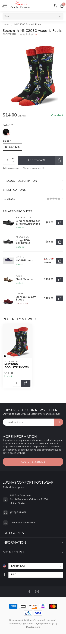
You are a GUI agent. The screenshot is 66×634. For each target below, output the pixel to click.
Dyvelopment (33, 626)
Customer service (33, 461)
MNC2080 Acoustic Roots (28, 24)
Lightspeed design (44, 623)
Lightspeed (27, 623)
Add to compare (11, 168)
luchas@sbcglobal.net (22, 522)
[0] (62, 5)
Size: (7, 140)
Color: (7, 125)
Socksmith (9, 34)
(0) (36, 34)
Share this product (32, 168)
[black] (5, 356)
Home (6, 24)
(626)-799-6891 (19, 512)
